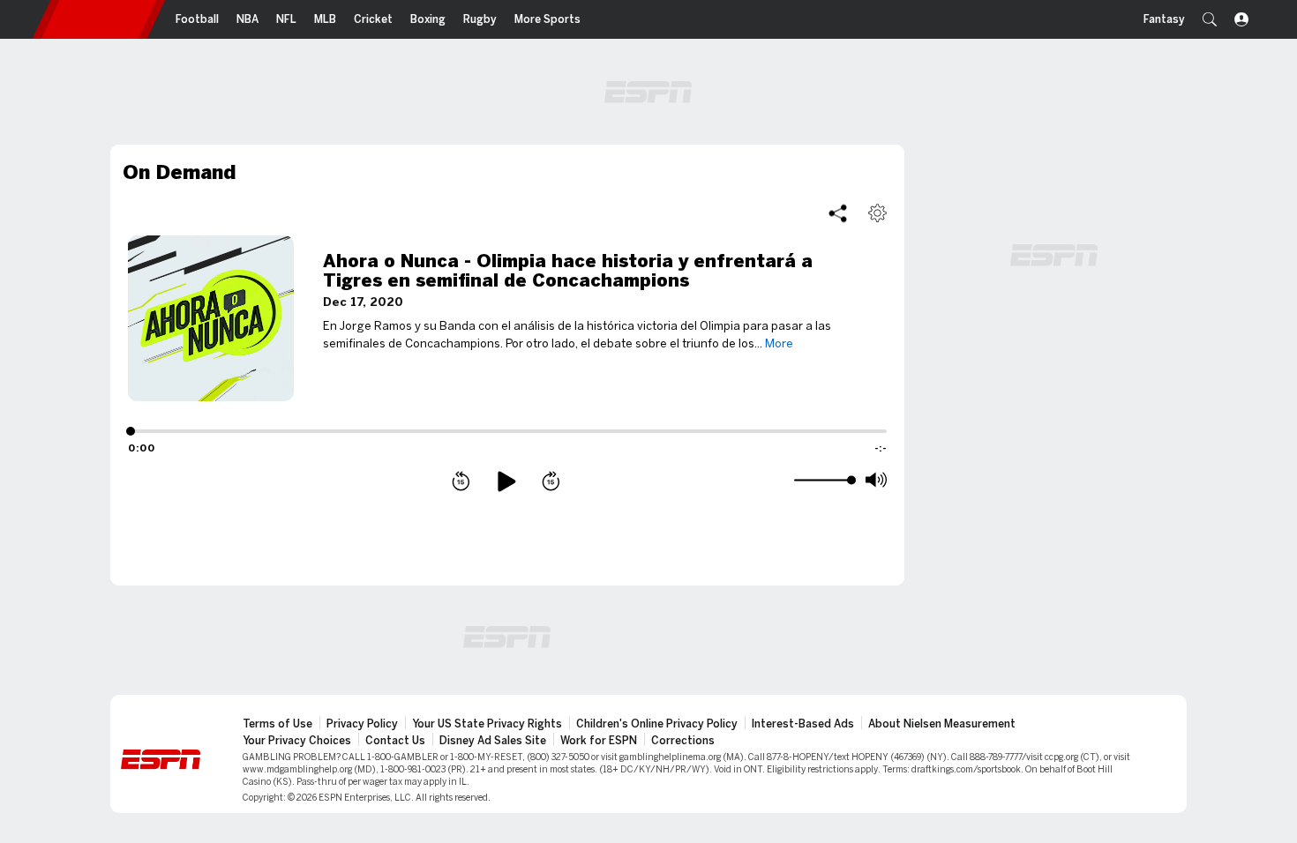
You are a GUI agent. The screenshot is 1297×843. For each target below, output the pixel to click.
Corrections (683, 741)
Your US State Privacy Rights (487, 724)
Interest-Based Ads (803, 724)
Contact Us (395, 741)
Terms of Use (277, 724)
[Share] (837, 213)
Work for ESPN (598, 741)
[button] (1210, 19)
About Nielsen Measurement (942, 724)
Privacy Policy (362, 724)
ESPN (99, 19)
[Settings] (877, 213)
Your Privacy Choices (297, 741)
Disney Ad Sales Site (492, 741)
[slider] (822, 480)
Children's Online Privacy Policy (657, 724)
